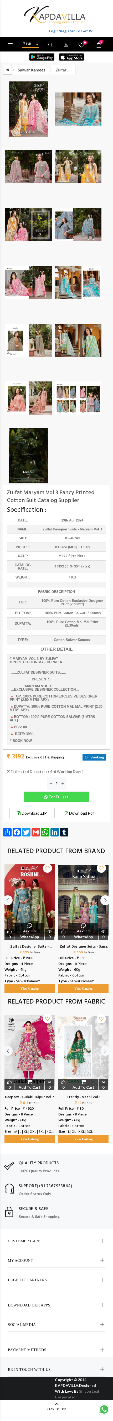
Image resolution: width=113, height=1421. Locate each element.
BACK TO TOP (56, 1409)
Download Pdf (81, 813)
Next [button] (105, 900)
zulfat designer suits (60, 529)
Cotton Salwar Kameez (72, 640)
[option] (29, 923)
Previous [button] (8, 900)
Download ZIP (33, 813)
